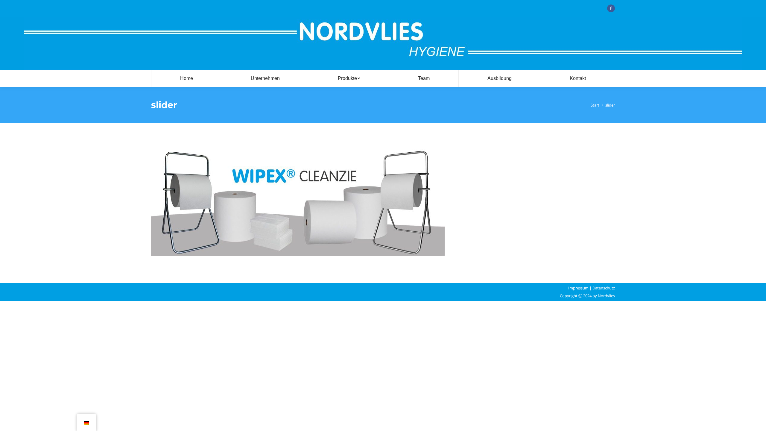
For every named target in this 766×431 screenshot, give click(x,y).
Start (595, 105)
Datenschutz (603, 288)
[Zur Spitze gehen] (756, 421)
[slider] (383, 201)
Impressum (578, 288)
